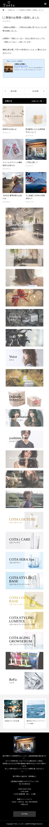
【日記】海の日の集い (34, 721)
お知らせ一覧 (37, 101)
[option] (13, 713)
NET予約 (25, 814)
